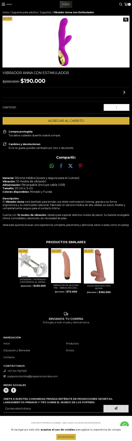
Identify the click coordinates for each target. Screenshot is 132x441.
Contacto (9, 357)
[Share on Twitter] (70, 166)
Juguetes (45, 12)
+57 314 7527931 (17, 371)
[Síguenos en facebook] (13, 390)
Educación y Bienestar (16, 350)
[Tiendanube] (66, 419)
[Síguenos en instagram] (6, 390)
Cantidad (9, 107)
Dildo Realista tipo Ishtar (99, 287)
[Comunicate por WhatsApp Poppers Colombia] (124, 425)
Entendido (66, 437)
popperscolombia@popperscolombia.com (33, 376)
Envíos (70, 350)
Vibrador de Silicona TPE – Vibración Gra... (66, 286)
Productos (72, 343)
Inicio (6, 12)
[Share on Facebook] (61, 166)
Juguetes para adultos (24, 12)
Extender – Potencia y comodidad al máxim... (33, 280)
